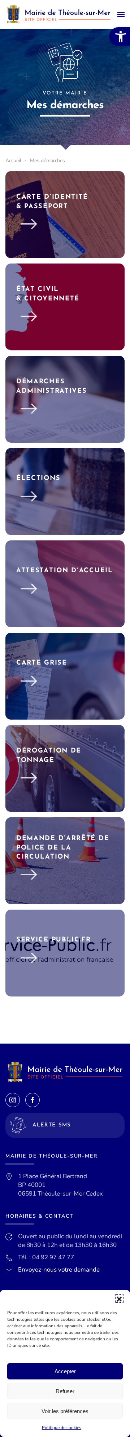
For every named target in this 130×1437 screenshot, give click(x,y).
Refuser (65, 1391)
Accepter (65, 1371)
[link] (119, 36)
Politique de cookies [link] (61, 1427)
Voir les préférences (65, 1411)
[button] (119, 1298)
